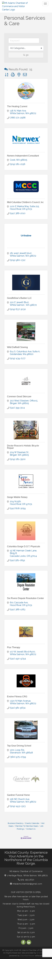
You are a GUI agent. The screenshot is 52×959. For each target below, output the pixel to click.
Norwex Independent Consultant (23, 156)
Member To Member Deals (26, 826)
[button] (5, 69)
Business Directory (15, 823)
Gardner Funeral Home (18, 795)
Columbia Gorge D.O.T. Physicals (23, 546)
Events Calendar (32, 823)
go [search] (27, 55)
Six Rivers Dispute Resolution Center (25, 598)
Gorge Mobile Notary (17, 497)
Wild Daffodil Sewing (17, 347)
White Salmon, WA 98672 (27, 875)
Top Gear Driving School (19, 746)
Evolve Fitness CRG (17, 696)
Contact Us (30, 829)
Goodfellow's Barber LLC (19, 298)
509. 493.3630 (27, 880)
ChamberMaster (27, 956)
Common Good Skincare (19, 396)
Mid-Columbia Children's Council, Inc (25, 202)
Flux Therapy (13, 647)
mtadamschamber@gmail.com (27, 884)
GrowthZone (42, 953)
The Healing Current (17, 106)
